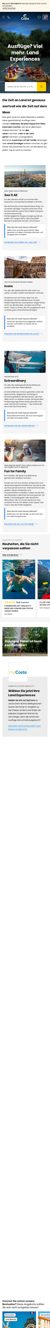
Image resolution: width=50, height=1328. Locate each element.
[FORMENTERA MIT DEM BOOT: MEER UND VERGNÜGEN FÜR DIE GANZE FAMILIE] (18, 588)
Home (5, 628)
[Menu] (3, 17)
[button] (39, 17)
